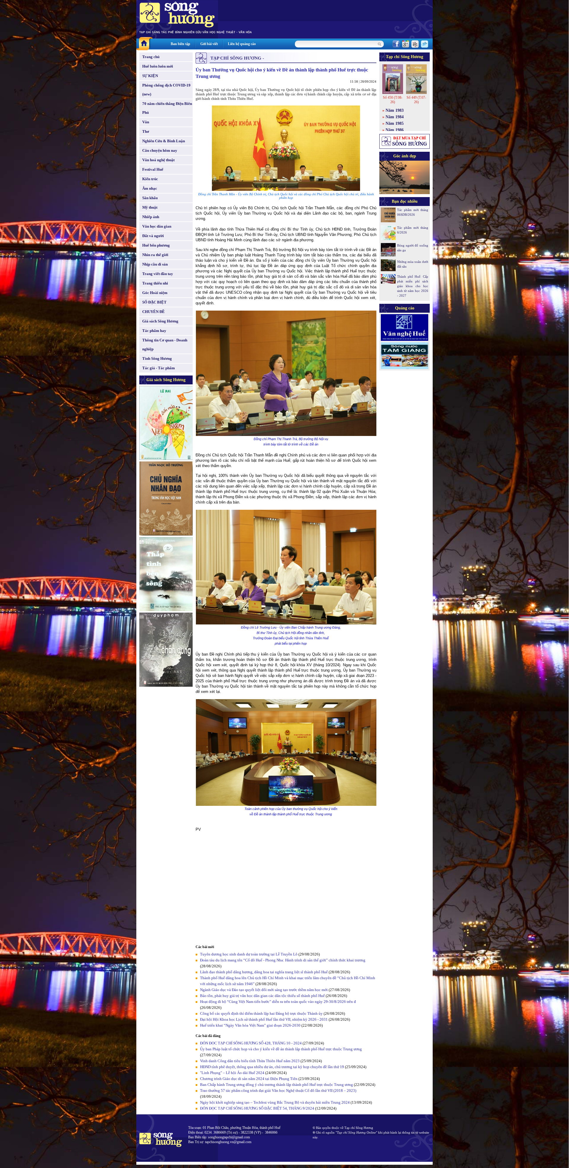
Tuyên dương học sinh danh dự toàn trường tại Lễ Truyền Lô (249, 954)
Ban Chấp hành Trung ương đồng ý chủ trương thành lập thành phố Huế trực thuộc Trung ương (276, 1084)
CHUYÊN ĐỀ (153, 311)
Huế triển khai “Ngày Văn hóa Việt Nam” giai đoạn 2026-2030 (250, 1025)
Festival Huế (152, 169)
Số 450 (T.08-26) (392, 99)
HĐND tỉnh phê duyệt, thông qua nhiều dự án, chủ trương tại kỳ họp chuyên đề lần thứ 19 (272, 1067)
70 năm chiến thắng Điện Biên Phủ (167, 108)
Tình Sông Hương (157, 358)
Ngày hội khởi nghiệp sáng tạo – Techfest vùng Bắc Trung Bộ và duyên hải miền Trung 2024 (275, 1102)
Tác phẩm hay (154, 330)
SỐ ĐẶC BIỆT (154, 302)
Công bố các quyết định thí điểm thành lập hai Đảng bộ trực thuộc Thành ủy (261, 1013)
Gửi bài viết (209, 44)
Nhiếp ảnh (150, 217)
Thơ (145, 131)
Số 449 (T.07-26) (416, 99)
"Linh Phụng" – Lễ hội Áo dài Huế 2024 (232, 1072)
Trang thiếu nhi (155, 283)
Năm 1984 (395, 117)
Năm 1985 (395, 123)
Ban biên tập (180, 44)
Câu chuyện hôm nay (159, 150)
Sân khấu (150, 198)
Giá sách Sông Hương (160, 321)
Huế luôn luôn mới (157, 66)
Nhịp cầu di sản (155, 264)
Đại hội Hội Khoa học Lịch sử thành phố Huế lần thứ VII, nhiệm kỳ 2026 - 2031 (264, 1019)
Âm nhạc (149, 188)
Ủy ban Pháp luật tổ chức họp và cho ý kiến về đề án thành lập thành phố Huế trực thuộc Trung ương (281, 1049)
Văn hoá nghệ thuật (158, 160)
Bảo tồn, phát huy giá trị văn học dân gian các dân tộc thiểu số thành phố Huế (262, 995)
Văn (145, 122)
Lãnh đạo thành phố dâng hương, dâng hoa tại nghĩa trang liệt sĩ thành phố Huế (264, 972)
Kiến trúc (150, 179)
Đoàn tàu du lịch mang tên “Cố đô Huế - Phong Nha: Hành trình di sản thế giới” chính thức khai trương (282, 960)
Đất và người (153, 236)
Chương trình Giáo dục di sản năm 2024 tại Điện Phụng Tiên (249, 1078)
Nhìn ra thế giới (155, 255)
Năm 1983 (395, 110)
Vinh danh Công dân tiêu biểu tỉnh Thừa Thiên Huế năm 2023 (250, 1061)
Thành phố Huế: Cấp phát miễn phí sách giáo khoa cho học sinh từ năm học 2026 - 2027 (412, 286)
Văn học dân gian (156, 226)
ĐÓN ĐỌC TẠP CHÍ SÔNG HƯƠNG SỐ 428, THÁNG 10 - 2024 (251, 1043)
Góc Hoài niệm (154, 292)
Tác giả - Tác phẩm (158, 368)
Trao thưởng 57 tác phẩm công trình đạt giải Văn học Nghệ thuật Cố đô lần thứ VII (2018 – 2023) (278, 1090)
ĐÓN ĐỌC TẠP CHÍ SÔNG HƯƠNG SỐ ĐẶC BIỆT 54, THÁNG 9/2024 (257, 1108)
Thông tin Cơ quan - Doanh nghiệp (164, 344)
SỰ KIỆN (150, 76)
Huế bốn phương (156, 245)
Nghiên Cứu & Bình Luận (163, 141)
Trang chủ (150, 57)
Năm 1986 (395, 130)
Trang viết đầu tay (157, 273)
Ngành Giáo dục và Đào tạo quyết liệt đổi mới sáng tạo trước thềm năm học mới (264, 990)
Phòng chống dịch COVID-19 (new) (166, 89)
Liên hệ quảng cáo (242, 44)
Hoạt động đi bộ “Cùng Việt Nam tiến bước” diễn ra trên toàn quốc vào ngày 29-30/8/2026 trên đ (278, 1001)
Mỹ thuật (149, 207)
